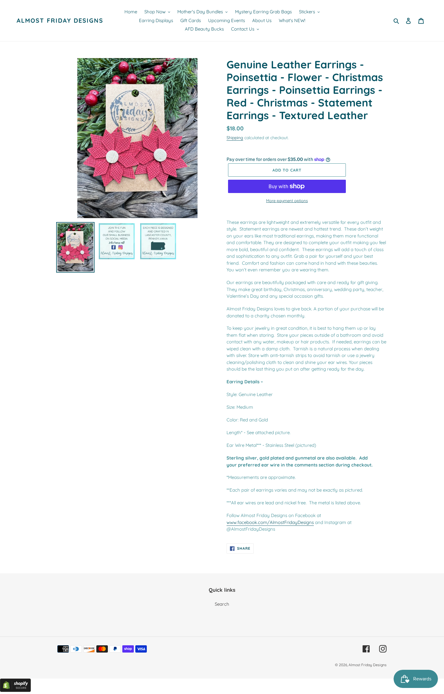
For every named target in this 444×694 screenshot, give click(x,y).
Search (222, 604)
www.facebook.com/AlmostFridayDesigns (270, 522)
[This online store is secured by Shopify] (15, 690)
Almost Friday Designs (60, 20)
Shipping (235, 137)
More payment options (287, 200)
